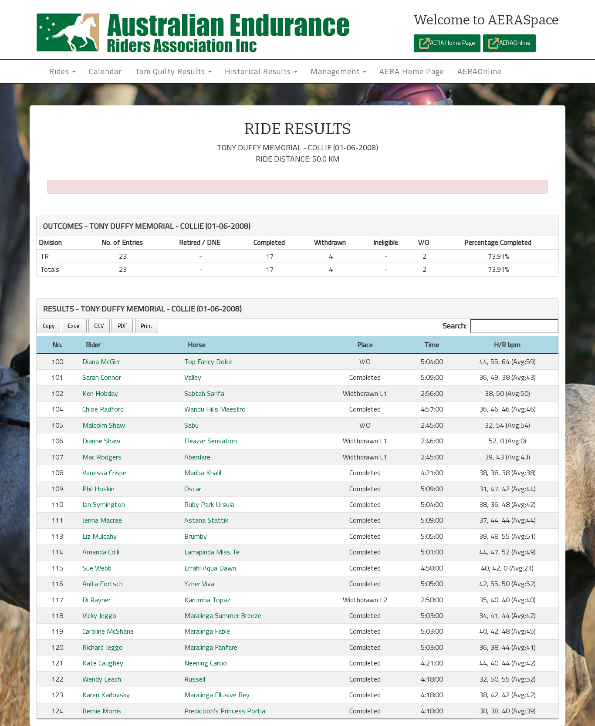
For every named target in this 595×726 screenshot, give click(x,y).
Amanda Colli (100, 552)
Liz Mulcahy (99, 536)
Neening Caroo (205, 663)
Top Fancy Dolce (208, 361)
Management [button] (336, 71)
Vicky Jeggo (99, 615)
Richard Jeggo (102, 647)
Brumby (195, 536)
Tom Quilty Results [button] (171, 71)
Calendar (105, 71)
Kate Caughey (102, 663)
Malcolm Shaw (103, 425)
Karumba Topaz (207, 599)
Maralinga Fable (207, 631)
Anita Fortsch (102, 583)
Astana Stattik (206, 520)
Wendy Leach (101, 679)
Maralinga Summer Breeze (222, 615)
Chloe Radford (103, 409)
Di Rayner (96, 599)
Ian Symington (103, 504)
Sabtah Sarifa (204, 393)
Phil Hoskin (98, 488)
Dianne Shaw (101, 441)
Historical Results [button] (259, 71)
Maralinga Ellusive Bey (217, 694)
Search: (455, 325)
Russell (194, 679)
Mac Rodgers (102, 457)
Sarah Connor (101, 377)
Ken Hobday (100, 393)
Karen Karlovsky (106, 694)
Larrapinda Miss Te (212, 552)
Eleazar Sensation (210, 441)
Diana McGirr (101, 361)
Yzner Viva (199, 583)
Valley (192, 377)
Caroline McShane (108, 631)
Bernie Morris (102, 711)
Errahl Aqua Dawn (210, 568)
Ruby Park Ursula (209, 504)
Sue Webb (97, 568)
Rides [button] (60, 71)
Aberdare (197, 457)
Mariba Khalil (202, 472)
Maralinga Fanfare (210, 647)
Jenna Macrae (102, 520)
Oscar (192, 488)
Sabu (191, 425)
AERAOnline (515, 42)
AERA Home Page (452, 42)
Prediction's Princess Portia (224, 711)
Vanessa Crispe (104, 472)
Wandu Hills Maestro (215, 409)
